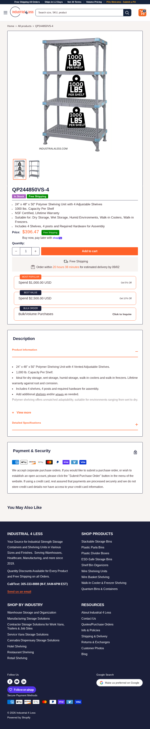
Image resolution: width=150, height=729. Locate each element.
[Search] (127, 12)
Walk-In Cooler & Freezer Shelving (103, 582)
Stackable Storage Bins (96, 541)
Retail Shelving (17, 658)
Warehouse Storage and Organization (31, 612)
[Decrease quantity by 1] (16, 251)
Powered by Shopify (18, 717)
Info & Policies (90, 630)
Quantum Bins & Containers (99, 588)
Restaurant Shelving (20, 652)
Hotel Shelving (17, 646)
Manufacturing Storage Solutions (28, 618)
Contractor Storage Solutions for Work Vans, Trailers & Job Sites (35, 626)
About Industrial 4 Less (96, 612)
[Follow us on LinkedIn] (23, 681)
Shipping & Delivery (94, 636)
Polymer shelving (23, 399)
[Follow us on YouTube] (16, 681)
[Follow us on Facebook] (9, 681)
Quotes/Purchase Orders (97, 624)
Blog (84, 654)
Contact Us (88, 618)
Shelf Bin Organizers (94, 565)
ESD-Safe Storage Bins (96, 559)
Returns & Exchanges (95, 642)
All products (24, 26)
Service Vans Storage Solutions (27, 634)
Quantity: (18, 243)
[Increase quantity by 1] (35, 251)
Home (10, 26)
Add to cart (89, 251)
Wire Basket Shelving (95, 577)
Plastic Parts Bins (92, 547)
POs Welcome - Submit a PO (121, 2)
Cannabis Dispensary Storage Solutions (33, 640)
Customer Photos (92, 648)
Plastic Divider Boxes (95, 553)
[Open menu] (6, 12)
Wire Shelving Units (94, 571)
